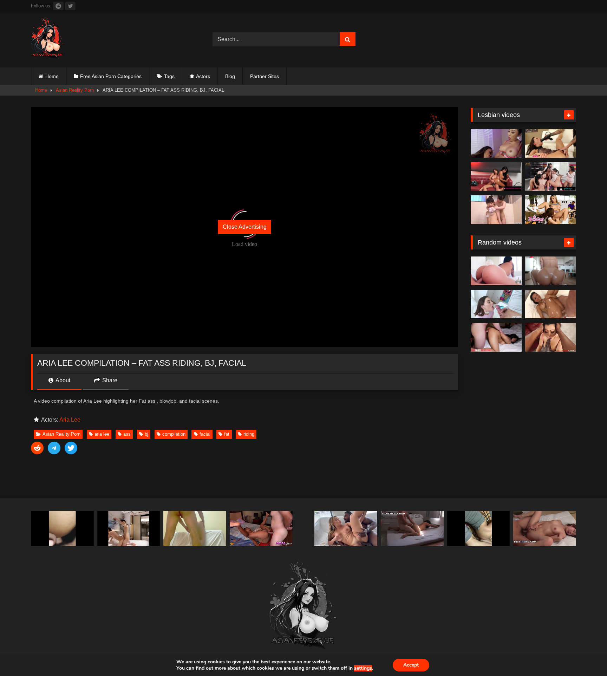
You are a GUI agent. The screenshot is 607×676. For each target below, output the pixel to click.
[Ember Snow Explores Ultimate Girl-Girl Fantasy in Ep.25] (496, 176)
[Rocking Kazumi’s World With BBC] (345, 528)
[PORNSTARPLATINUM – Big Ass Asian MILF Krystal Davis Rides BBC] (550, 337)
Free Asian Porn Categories (111, 76)
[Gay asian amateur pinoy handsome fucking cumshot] (128, 528)
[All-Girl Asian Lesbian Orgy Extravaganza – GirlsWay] (550, 176)
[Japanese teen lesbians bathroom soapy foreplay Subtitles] (496, 209)
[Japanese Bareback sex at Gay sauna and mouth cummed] (62, 528)
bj (146, 434)
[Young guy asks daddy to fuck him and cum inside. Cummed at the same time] (478, 528)
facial (205, 434)
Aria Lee (69, 420)
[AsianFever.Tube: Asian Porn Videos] (48, 39)
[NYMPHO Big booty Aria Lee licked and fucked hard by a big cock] (496, 304)
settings (363, 668)
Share (109, 380)
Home (52, 76)
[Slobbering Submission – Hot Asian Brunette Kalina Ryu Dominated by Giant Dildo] (550, 143)
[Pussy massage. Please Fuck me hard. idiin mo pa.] (194, 528)
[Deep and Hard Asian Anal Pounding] (261, 528)
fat (226, 434)
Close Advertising (245, 227)
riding (248, 434)
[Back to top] (585, 655)
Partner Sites (264, 76)
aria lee (101, 434)
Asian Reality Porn (75, 90)
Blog (230, 76)
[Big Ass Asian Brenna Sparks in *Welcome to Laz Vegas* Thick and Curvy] (496, 270)
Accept (411, 665)
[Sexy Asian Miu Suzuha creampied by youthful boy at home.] (544, 528)
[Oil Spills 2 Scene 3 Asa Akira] (550, 304)
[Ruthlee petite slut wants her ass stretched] (550, 270)
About (62, 380)
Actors (203, 76)
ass (127, 434)
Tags (169, 76)
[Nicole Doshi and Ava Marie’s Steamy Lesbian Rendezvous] (496, 143)
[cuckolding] (412, 528)
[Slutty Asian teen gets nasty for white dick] (496, 337)
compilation (173, 434)
